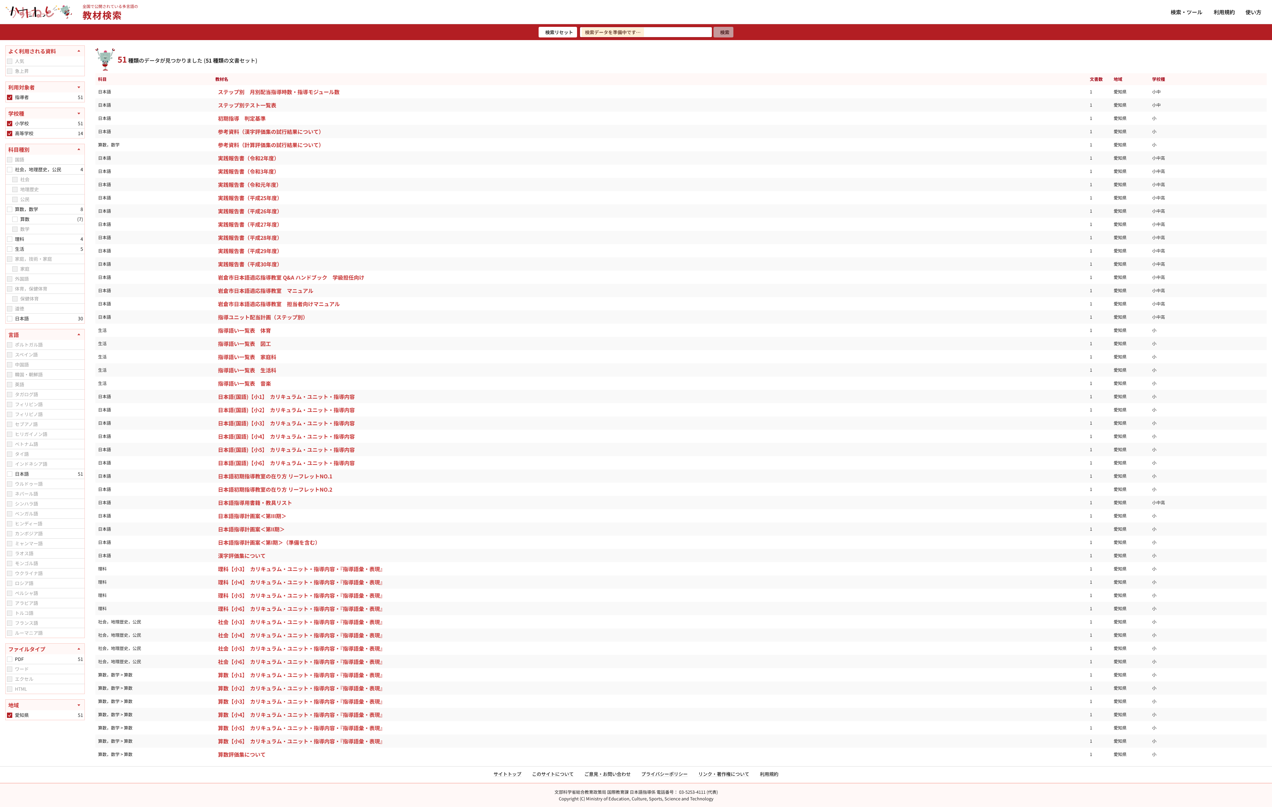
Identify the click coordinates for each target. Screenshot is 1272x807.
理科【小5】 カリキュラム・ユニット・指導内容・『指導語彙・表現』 (301, 595)
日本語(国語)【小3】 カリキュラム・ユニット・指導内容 (286, 423)
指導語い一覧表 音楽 (244, 383)
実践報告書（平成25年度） (250, 198)
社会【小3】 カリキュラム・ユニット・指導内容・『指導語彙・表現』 (301, 622)
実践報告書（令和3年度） (248, 171)
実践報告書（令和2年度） (248, 158)
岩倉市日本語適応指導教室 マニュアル (265, 291)
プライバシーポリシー (664, 774)
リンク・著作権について (723, 774)
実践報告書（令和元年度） (250, 184)
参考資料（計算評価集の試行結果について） (271, 145)
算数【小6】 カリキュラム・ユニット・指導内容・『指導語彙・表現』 (301, 741)
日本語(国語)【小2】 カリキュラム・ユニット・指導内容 (286, 410)
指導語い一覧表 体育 (244, 330)
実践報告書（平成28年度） (250, 238)
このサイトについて (553, 774)
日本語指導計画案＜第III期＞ (252, 516)
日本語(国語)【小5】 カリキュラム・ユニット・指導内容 (286, 450)
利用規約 (1224, 12)
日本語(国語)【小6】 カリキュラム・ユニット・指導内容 (286, 463)
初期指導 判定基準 (242, 118)
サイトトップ (507, 774)
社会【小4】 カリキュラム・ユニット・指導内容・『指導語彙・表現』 (301, 635)
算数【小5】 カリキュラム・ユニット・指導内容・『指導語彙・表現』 (301, 728)
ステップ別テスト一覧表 (247, 105)
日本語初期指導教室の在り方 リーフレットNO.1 (275, 476)
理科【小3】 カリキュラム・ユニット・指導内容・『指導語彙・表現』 (301, 569)
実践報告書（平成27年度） (250, 224)
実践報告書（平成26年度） (250, 211)
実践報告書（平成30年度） (250, 264)
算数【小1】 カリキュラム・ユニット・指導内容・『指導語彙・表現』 (301, 675)
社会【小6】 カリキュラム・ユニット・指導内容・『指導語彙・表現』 (301, 662)
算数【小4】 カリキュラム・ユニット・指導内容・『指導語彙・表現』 (301, 715)
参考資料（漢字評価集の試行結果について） (271, 131)
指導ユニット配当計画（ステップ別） (263, 317)
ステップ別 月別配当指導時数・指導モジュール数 (279, 92)
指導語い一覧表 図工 (244, 344)
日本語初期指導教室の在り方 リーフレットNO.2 (275, 489)
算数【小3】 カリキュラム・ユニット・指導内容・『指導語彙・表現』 (301, 701)
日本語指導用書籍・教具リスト (255, 503)
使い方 (1253, 12)
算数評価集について (242, 754)
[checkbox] (9, 61)
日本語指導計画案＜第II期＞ (251, 529)
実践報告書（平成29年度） (250, 251)
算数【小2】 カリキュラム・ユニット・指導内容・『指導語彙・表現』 (301, 688)
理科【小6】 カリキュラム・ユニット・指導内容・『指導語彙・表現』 (301, 609)
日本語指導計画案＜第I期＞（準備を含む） (269, 542)
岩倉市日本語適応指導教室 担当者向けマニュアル (279, 304)
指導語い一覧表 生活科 (247, 370)
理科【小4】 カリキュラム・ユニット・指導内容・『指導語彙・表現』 (301, 582)
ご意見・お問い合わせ (607, 774)
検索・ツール (1186, 12)
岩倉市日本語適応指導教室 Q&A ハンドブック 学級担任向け (291, 277)
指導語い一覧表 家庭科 (247, 357)
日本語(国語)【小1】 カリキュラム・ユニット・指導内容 (286, 397)
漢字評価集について (242, 556)
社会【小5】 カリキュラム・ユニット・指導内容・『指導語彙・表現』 (301, 648)
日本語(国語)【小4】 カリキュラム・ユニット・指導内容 (286, 436)
